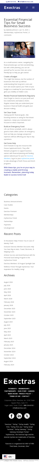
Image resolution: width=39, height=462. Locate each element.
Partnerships (8, 221)
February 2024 (9, 365)
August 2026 (8, 282)
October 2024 (9, 355)
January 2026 (8, 305)
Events (6, 208)
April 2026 (7, 295)
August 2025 (8, 322)
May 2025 (7, 332)
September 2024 (9, 358)
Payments (7, 225)
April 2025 (7, 335)
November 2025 (9, 312)
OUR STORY (21, 391)
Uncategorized (9, 228)
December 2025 (9, 308)
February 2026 (9, 302)
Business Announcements (13, 201)
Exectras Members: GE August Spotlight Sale (19, 263)
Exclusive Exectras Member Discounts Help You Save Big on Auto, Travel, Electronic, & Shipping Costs (19, 249)
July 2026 (7, 285)
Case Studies (8, 205)
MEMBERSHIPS (24, 389)
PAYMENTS (12, 389)
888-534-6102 (28, 405)
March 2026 (8, 299)
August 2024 (8, 361)
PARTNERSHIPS (10, 391)
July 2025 (7, 325)
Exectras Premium (10, 211)
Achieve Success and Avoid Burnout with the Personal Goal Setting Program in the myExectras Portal (19, 257)
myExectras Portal (20, 32)
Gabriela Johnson (12, 30)
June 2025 (7, 328)
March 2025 (8, 338)
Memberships (8, 32)
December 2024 (9, 348)
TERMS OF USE (15, 396)
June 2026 (7, 289)
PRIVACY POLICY (25, 394)
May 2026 (7, 292)
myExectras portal (27, 158)
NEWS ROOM (13, 394)
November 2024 (9, 351)
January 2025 (8, 345)
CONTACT (25, 396)
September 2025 (9, 318)
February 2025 (9, 342)
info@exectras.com (19, 408)
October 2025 (9, 315)
